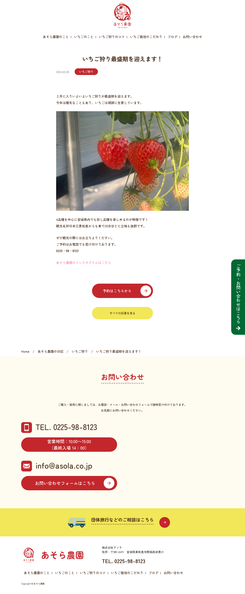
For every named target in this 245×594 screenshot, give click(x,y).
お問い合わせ (192, 36)
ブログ (172, 36)
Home (25, 351)
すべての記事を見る (122, 313)
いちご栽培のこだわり (146, 36)
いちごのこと (83, 36)
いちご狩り (86, 71)
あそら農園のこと (56, 36)
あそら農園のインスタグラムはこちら (83, 262)
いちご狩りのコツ (112, 36)
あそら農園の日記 (50, 351)
